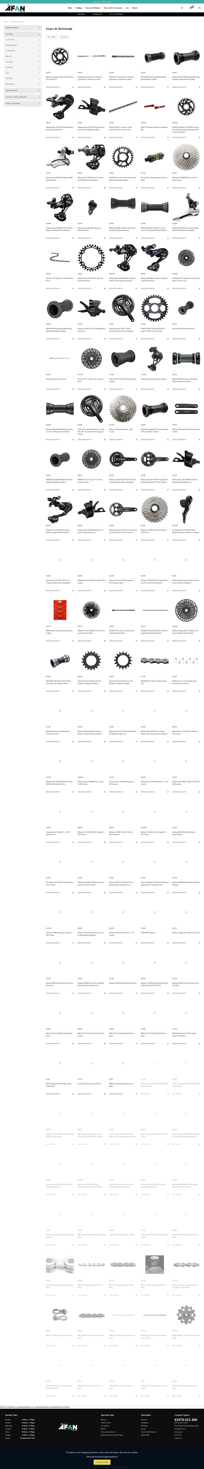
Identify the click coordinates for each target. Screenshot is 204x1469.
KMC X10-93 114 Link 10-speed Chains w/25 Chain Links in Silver (185, 1286)
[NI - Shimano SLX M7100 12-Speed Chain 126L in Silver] (60, 862)
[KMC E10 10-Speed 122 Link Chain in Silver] (123, 1265)
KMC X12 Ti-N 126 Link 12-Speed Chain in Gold (154, 1236)
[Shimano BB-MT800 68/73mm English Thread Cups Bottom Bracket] (186, 1164)
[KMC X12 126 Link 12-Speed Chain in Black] (155, 1013)
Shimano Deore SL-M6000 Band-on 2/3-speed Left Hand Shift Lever (91, 531)
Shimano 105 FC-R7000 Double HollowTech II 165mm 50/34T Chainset (90, 1186)
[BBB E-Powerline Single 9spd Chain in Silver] (186, 1365)
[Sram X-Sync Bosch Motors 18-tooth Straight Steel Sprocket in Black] (92, 661)
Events (143, 1429)
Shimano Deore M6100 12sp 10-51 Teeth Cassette (154, 1135)
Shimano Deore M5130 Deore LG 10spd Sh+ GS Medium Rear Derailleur (90, 179)
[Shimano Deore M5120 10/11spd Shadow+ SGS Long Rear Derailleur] (60, 107)
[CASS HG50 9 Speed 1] (155, 912)
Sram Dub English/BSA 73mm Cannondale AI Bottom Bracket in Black (154, 430)
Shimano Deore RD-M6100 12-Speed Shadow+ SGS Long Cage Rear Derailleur (122, 1135)
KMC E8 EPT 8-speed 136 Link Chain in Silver (91, 1337)
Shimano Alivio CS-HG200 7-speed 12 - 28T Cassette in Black (122, 581)
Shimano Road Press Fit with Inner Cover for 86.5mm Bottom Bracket (91, 934)
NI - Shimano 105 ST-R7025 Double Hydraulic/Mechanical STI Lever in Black (185, 531)
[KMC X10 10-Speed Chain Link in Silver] (60, 1315)
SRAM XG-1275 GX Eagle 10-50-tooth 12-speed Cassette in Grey (186, 279)
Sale (127, 8)
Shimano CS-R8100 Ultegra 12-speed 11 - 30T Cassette (59, 934)
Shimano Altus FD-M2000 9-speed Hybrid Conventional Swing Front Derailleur (185, 1135)
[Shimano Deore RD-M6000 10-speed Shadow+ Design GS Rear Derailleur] (60, 510)
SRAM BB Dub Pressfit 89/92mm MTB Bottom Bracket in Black (153, 78)
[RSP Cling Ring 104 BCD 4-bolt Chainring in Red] (92, 1214)
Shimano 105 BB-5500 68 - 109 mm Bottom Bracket (120, 833)
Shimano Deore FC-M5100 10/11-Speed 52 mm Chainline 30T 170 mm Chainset (123, 531)
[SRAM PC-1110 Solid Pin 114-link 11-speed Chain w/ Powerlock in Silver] (123, 56)
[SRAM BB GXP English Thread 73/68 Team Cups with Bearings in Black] (60, 661)
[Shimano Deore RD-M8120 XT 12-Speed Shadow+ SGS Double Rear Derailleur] (60, 207)
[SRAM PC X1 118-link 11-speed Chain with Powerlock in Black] (123, 610)
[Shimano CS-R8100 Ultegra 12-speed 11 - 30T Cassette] (60, 912)
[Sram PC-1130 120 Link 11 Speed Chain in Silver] (60, 258)
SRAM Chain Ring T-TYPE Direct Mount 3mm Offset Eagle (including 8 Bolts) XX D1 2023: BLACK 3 (185, 129)
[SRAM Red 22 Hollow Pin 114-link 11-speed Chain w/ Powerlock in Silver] (92, 56)
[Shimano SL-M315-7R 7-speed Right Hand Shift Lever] (92, 308)
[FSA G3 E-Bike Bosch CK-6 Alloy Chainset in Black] (186, 409)
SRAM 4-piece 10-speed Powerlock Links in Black (59, 632)
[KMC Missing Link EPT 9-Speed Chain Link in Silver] (60, 1063)
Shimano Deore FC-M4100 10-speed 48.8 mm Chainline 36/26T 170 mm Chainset (154, 481)
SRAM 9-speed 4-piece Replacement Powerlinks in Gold (58, 732)
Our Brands (144, 1423)
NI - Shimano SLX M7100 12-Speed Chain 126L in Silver (59, 883)
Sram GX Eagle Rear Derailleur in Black (153, 379)
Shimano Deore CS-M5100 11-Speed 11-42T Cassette (185, 732)
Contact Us (178, 1438)
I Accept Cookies (102, 1462)
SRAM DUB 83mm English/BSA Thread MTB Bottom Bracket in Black (59, 330)
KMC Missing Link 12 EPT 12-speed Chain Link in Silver (184, 1034)
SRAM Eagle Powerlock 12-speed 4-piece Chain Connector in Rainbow (185, 581)
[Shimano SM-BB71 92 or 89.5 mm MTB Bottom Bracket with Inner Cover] (92, 963)
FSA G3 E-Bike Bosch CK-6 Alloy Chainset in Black (186, 430)
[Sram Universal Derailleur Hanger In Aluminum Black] (92, 207)
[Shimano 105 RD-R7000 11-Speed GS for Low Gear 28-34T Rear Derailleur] (155, 560)
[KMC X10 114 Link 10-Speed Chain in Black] (123, 1013)
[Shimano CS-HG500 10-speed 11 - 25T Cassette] (123, 912)
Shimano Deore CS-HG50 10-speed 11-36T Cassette (91, 581)
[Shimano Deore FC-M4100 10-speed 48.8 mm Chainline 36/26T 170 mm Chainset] (155, 459)
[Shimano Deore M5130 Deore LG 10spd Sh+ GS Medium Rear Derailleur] (92, 157)
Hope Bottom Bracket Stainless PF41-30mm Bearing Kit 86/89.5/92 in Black (90, 1135)
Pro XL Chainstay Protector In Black (89, 1084)
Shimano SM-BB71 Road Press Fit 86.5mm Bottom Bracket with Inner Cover (154, 883)
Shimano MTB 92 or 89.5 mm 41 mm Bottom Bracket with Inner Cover (121, 883)
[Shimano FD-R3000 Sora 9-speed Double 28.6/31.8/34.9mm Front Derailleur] (186, 207)
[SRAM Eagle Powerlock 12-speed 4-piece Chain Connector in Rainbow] (186, 560)
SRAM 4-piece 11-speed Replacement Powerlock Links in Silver (184, 682)
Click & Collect (106, 1423)
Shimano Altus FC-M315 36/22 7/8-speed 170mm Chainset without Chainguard (122, 481)
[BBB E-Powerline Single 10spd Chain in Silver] (123, 1315)
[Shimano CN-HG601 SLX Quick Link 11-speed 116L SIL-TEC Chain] (92, 862)
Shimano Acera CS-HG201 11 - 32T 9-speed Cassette (58, 833)
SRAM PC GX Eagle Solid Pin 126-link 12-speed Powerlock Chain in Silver (155, 632)
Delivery (103, 1420)
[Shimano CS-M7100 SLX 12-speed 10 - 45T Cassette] (155, 812)
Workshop (144, 1426)
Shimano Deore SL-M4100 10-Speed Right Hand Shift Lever (154, 1085)
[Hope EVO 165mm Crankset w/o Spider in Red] (155, 107)
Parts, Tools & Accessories (113, 8)
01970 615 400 (185, 1419)
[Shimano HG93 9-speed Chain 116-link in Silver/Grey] (60, 963)
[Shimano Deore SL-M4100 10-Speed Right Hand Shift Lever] (155, 1063)
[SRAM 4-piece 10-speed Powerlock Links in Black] (60, 610)
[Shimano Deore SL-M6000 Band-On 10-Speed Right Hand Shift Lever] (186, 459)
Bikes (70, 8)
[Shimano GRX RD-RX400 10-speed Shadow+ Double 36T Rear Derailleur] (92, 711)
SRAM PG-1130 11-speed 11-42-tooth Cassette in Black (90, 481)
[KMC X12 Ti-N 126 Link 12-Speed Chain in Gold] (155, 1214)
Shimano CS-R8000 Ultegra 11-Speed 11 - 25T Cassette (154, 531)
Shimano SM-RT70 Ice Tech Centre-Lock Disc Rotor (185, 984)
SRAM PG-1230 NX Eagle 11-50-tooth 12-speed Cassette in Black (91, 632)
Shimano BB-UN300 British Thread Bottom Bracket (183, 833)
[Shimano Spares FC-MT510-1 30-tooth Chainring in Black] (92, 258)
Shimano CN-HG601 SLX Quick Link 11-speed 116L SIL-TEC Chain (91, 883)
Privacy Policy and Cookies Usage (112, 1435)
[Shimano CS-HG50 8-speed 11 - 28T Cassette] (123, 409)
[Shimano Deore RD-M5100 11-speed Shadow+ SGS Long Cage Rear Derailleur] (155, 711)
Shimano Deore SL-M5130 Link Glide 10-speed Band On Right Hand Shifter (91, 128)
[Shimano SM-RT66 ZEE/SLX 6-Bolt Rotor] (123, 963)
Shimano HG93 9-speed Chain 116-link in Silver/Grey (59, 984)
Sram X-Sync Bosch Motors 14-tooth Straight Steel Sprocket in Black (121, 1186)
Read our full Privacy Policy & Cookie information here (102, 1456)
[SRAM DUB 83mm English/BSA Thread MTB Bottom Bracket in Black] (60, 308)
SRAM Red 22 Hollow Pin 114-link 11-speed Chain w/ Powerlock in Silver (90, 78)
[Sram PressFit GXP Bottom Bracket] (186, 308)
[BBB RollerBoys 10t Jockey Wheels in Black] (92, 1365)
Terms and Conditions (108, 1432)
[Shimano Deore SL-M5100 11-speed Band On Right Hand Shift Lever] (123, 711)
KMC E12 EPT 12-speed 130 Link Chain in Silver (91, 1034)
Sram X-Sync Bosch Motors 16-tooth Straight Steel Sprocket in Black (121, 682)
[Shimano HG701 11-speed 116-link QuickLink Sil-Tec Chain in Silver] (123, 107)
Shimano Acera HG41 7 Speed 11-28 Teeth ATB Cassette (186, 783)
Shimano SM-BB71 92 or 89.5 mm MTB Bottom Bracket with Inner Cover (91, 984)
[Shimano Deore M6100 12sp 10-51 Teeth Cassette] (155, 1113)
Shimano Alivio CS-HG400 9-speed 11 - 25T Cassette (122, 783)
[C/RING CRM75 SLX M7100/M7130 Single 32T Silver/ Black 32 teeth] (155, 308)
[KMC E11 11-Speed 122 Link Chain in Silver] (92, 1265)
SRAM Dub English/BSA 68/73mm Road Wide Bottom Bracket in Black (59, 481)
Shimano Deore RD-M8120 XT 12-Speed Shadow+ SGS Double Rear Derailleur (59, 229)
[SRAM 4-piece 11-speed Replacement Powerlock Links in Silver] (186, 661)
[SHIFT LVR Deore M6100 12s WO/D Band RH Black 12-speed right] (60, 1113)
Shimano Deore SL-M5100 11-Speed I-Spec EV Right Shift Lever (153, 1186)
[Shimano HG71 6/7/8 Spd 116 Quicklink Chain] (60, 1013)
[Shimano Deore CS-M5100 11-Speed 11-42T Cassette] (186, 711)
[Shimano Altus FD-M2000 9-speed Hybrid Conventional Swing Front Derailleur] (186, 1113)
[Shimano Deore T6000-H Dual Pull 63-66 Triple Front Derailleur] (60, 1164)
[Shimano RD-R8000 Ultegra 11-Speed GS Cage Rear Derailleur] (155, 258)
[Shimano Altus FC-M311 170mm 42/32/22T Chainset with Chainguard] (123, 308)
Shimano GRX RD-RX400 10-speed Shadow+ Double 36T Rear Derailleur (90, 732)
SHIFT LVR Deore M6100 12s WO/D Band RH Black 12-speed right (59, 1135)
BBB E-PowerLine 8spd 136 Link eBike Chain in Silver (153, 1337)
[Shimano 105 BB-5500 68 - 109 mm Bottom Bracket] (123, 812)
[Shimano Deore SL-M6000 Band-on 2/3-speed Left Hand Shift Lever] (92, 510)
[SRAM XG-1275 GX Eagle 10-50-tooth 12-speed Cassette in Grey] (186, 258)
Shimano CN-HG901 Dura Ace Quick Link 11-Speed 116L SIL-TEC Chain (154, 984)
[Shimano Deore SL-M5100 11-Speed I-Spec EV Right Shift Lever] (155, 1164)
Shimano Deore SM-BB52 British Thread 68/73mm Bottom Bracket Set (59, 783)
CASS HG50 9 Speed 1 (148, 933)
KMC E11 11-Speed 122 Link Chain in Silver (90, 1286)
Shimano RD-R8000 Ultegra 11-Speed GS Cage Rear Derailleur (154, 279)
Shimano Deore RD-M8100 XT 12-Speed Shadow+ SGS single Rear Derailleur (122, 279)
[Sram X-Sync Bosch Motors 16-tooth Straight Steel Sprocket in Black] (123, 661)
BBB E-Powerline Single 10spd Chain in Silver (122, 1337)
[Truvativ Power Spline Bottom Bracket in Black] (155, 157)
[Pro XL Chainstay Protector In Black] (92, 1063)
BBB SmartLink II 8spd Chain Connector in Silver (154, 1387)
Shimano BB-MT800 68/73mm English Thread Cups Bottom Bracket (185, 1186)
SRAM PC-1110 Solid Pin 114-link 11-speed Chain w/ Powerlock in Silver (121, 78)
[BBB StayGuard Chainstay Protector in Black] (123, 1063)
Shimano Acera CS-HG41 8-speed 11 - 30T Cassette (154, 783)
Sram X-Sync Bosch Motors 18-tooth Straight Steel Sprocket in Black (89, 682)
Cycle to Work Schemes (148, 1432)
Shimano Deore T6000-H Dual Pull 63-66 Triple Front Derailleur (59, 1186)
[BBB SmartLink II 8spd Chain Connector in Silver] (155, 1365)
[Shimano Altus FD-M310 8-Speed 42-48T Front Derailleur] (60, 157)
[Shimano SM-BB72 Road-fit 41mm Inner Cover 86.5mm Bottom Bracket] (123, 207)
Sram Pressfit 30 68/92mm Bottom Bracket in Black (122, 380)
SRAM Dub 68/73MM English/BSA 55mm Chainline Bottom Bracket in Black (186, 78)
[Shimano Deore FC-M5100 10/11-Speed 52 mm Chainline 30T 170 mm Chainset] (123, 510)
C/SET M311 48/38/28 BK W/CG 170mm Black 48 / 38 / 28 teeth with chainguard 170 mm (91, 431)
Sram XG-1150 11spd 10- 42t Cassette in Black (91, 380)
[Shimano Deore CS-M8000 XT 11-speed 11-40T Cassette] (92, 761)
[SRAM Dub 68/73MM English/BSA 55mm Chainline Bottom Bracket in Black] (186, 56)
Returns (103, 1429)
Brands (134, 8)
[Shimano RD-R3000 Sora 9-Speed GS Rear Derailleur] (186, 862)
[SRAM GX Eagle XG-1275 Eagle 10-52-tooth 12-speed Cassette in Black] (186, 610)
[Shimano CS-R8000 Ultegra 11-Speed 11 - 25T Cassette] (155, 510)
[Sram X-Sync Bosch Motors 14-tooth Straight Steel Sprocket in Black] (123, 1164)
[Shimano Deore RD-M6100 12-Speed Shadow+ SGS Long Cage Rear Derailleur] (123, 1113)
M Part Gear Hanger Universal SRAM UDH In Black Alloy (186, 1085)
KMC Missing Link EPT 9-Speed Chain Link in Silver (58, 1085)
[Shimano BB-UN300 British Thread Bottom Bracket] (186, 812)
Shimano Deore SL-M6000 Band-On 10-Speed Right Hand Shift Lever (185, 481)
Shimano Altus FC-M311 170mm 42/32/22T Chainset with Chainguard (121, 330)
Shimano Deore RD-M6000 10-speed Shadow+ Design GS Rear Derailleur (58, 531)
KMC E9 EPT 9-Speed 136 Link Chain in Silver (185, 1236)
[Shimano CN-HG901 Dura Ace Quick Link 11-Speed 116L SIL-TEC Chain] (155, 963)
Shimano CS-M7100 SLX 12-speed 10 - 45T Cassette (153, 833)
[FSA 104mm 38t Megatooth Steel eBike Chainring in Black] (60, 1365)
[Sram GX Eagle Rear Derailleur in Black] (155, 358)
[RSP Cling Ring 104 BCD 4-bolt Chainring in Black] (60, 1214)
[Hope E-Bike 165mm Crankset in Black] (123, 1214)
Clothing (79, 8)
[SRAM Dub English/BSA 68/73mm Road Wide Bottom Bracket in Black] (60, 459)
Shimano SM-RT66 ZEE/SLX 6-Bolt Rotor (122, 983)
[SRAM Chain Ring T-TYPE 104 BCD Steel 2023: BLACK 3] (60, 56)
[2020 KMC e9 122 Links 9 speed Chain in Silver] (60, 1265)
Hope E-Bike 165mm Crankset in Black (121, 1235)
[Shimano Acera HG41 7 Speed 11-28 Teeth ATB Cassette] (186, 761)
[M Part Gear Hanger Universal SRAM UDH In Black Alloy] (186, 1063)
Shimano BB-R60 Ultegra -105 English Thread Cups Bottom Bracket (184, 380)
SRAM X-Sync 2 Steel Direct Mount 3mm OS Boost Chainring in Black (122, 179)
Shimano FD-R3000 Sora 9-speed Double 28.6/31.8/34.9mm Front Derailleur (185, 229)
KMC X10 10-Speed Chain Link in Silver (59, 1335)
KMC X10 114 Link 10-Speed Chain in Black (121, 1034)
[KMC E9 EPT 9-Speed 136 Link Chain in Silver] (186, 1214)
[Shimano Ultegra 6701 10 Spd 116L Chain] (186, 912)
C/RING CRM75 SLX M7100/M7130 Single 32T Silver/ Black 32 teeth (153, 330)
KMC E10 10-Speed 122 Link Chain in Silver (121, 1286)
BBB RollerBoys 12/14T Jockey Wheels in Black (186, 1337)
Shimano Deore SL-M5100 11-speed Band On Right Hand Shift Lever (122, 732)
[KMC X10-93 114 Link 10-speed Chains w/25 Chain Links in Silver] (186, 1265)
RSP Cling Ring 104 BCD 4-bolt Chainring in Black (60, 1236)
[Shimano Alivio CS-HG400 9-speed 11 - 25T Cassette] (123, 761)
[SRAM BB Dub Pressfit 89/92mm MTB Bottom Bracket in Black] (155, 56)
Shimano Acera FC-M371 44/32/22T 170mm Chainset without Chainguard (58, 581)
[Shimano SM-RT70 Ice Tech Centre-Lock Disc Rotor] (186, 963)
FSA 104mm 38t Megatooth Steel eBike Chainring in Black (58, 1387)
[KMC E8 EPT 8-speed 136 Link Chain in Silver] (92, 1315)
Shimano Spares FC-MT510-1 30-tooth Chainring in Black (90, 279)
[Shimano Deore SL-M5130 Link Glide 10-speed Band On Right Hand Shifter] (92, 107)
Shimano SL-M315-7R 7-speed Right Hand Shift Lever (91, 330)
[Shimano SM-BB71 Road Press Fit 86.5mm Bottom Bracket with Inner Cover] (155, 862)
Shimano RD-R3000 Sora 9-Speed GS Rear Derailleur (186, 883)
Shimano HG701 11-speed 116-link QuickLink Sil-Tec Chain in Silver (120, 128)
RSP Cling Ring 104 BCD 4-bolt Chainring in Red (91, 1236)
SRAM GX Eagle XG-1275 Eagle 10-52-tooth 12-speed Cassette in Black (185, 632)
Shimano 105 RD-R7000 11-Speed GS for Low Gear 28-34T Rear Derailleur (154, 581)
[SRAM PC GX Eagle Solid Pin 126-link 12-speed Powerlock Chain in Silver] (155, 610)
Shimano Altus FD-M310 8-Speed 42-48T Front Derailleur (59, 179)
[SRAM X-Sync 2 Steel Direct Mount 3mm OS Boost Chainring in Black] (123, 157)
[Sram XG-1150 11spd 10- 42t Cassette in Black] (92, 358)
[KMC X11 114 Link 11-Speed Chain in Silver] (155, 1265)
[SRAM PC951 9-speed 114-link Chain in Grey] (155, 661)
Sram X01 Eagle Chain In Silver (56, 379)
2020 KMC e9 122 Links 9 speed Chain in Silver (59, 1286)
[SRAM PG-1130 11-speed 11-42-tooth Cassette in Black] (92, 459)
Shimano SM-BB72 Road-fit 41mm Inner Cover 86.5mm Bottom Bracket (122, 229)
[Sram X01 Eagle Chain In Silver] (60, 358)
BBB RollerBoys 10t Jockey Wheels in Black (90, 1387)
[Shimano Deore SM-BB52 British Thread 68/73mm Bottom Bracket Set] (60, 761)
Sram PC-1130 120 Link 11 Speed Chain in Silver (60, 279)
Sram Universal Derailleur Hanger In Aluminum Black (89, 229)
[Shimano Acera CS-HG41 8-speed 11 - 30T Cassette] (155, 761)
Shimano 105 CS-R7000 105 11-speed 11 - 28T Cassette (91, 833)
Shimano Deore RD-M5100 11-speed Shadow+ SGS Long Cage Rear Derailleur (154, 732)
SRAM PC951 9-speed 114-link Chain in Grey (154, 682)
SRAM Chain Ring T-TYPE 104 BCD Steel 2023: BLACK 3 (60, 78)
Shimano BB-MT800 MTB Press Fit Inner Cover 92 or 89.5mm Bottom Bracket (59, 430)
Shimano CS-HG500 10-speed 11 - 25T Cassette (121, 934)
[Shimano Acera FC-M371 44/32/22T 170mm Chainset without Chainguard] (60, 560)
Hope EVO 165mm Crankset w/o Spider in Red (154, 128)
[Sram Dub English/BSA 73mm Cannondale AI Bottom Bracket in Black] (155, 409)
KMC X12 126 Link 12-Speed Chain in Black (153, 1034)
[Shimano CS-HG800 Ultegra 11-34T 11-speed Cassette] (186, 157)
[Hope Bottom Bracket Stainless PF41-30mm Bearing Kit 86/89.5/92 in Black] (92, 1113)
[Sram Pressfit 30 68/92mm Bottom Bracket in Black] (123, 358)
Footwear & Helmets (92, 8)
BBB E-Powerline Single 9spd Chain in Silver (185, 1387)
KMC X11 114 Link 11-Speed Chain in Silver (153, 1286)
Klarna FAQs (145, 1435)
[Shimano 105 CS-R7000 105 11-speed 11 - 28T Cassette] (92, 812)
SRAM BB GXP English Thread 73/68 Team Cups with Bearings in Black (58, 682)
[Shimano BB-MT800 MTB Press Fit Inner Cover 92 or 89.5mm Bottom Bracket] (60, 409)
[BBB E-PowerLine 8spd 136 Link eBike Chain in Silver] (155, 1315)
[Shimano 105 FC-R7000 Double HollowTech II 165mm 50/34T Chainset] (92, 1164)
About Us (144, 1420)
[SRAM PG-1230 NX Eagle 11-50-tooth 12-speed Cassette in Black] (92, 610)
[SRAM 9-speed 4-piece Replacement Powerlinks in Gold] (60, 711)
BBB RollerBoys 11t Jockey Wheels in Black (121, 1387)
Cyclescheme (105, 1426)
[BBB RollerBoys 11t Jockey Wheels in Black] (123, 1365)
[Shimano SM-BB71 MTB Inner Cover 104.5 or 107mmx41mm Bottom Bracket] (155, 207)
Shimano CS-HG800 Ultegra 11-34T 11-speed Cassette (185, 179)
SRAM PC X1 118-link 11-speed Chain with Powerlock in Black (121, 632)
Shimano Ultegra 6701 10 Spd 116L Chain (186, 933)
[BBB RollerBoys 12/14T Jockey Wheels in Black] (186, 1315)
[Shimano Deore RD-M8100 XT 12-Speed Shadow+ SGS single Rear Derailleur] (123, 258)
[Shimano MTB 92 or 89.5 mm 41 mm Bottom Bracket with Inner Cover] (123, 862)
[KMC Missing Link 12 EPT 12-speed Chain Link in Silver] (186, 1013)
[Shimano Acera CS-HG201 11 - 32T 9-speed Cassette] (60, 812)
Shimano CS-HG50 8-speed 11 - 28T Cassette (120, 430)
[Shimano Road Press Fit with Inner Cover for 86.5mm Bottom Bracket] (92, 912)
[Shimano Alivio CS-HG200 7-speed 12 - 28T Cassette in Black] (123, 560)
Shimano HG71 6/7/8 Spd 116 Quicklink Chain (59, 1034)
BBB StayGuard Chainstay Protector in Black (121, 1085)
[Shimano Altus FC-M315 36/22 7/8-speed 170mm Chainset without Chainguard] (123, 459)
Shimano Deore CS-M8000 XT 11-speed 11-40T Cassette (90, 783)
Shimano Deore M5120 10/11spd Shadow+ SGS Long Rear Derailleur (60, 128)
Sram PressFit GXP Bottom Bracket (183, 328)
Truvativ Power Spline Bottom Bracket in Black (154, 179)
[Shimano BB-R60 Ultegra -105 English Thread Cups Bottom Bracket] (186, 358)
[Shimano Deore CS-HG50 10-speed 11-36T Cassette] (92, 560)
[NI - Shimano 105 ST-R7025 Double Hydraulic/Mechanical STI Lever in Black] (186, 510)
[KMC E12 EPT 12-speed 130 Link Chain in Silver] (92, 1013)
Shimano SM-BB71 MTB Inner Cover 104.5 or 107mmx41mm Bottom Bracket (154, 229)
